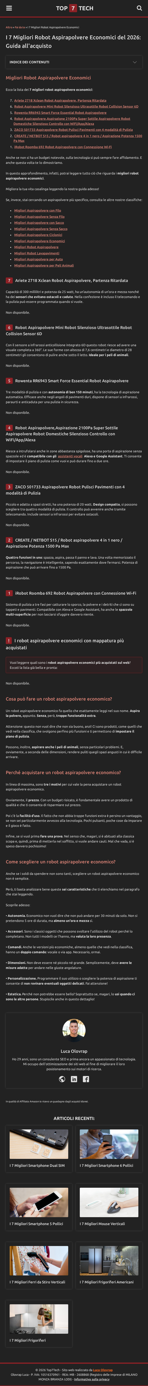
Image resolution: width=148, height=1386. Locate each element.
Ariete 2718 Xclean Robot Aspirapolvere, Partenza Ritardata (60, 100)
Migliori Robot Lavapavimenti (36, 253)
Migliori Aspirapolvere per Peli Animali (44, 265)
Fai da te (20, 27)
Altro (9, 27)
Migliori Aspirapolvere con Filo (37, 210)
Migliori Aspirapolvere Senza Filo (39, 216)
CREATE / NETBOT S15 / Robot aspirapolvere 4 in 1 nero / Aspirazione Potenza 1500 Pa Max (77, 138)
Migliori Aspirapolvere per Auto (38, 259)
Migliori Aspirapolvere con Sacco (39, 222)
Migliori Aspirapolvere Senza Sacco (40, 229)
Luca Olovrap (103, 1370)
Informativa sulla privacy (91, 1379)
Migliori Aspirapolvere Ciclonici (38, 235)
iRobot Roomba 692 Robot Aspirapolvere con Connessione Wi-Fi (63, 147)
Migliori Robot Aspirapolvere (36, 247)
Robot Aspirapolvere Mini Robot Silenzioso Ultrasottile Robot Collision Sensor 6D (76, 106)
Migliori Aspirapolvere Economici (39, 241)
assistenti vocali (70, 456)
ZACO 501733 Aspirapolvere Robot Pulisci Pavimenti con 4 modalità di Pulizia (73, 129)
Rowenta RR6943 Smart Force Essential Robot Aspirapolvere (60, 112)
